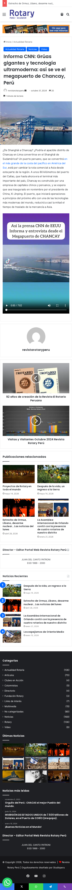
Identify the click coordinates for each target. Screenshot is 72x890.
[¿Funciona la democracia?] (58, 776)
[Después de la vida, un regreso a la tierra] (53, 474)
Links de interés (13, 701)
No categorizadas (14, 711)
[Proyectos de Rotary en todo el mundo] (19, 474)
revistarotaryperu (16, 90)
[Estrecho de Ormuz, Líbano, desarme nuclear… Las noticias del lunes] (19, 508)
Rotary (8, 722)
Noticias (32, 49)
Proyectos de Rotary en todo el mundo (17, 488)
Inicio (9, 41)
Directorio (10, 690)
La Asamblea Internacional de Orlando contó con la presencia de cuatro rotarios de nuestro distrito (52, 526)
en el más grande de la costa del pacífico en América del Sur (35, 163)
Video (44, 49)
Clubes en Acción (14, 680)
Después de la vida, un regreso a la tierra (51, 488)
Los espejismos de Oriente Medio (44, 632)
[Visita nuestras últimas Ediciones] (36, 29)
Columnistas (11, 685)
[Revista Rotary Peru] (21, 14)
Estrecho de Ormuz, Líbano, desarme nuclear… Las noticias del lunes (18, 524)
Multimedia (10, 706)
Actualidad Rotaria (22, 41)
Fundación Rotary (14, 696)
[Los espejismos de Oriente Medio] (12, 636)
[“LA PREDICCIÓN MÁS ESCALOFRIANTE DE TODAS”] (36, 776)
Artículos (9, 675)
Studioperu (59, 867)
